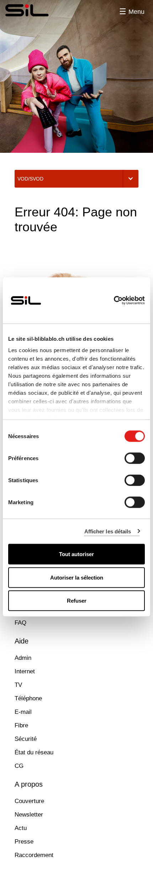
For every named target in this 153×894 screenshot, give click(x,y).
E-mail (23, 712)
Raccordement (34, 855)
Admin (23, 658)
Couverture (29, 801)
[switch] (135, 458)
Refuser (76, 601)
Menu (136, 11)
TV (18, 685)
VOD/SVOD (30, 179)
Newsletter (29, 814)
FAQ (20, 622)
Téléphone (28, 698)
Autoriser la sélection (76, 577)
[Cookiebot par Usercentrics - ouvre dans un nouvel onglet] (114, 300)
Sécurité (26, 739)
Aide (21, 641)
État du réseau (34, 752)
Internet (25, 671)
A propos (29, 784)
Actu (21, 828)
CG (19, 766)
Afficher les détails (107, 531)
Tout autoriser (76, 554)
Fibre (21, 725)
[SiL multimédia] (34, 10)
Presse (24, 841)
